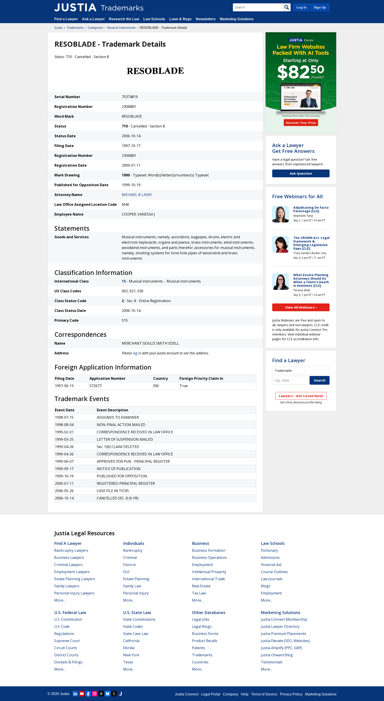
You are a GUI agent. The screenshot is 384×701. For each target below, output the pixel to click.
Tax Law (199, 593)
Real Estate (201, 586)
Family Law (132, 586)
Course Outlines (274, 571)
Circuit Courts (65, 647)
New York (131, 655)
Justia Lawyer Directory (280, 626)
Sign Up (320, 7)
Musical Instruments (121, 27)
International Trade (208, 578)
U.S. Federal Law (70, 612)
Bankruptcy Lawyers (71, 550)
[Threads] (101, 693)
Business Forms (205, 633)
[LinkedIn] (75, 693)
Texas (128, 662)
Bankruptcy (132, 550)
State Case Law (135, 633)
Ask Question (301, 173)
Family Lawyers (66, 586)
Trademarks (75, 27)
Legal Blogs (202, 626)
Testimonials (271, 662)
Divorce (129, 564)
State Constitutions (139, 619)
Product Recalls (204, 640)
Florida (128, 647)
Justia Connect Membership (284, 619)
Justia (58, 27)
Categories (95, 27)
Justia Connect (186, 694)
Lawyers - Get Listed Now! (301, 396)
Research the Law (124, 19)
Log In (301, 7)
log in (137, 353)
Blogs (265, 586)
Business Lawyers (69, 557)
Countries (200, 662)
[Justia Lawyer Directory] (120, 693)
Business (200, 543)
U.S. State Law (137, 612)
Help (244, 694)
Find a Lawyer (66, 19)
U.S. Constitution (68, 619)
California (131, 640)
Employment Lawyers (72, 571)
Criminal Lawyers (68, 564)
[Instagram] (94, 693)
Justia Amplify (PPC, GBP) (281, 647)
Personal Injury (136, 593)
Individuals (133, 543)
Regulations (64, 633)
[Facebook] (88, 693)
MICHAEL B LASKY (137, 194)
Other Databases (208, 612)
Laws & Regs (180, 19)
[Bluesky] (107, 693)
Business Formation (208, 550)
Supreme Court (67, 640)
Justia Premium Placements (283, 633)
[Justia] (75, 7)
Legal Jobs (200, 619)
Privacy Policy (291, 694)
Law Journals (271, 578)
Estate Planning (136, 578)
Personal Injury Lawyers (74, 593)
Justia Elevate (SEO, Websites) (285, 640)
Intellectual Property (209, 571)
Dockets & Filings (68, 662)
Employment (202, 564)
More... (59, 600)
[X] (114, 693)
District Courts (66, 655)
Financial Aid (271, 564)
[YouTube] (81, 693)
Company (230, 694)
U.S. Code (62, 626)
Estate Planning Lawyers (74, 578)
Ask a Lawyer (93, 19)
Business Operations (209, 557)
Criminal (130, 557)
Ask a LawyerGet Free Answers (293, 148)
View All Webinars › (301, 307)
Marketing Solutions (237, 19)
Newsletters (206, 19)
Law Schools (154, 19)
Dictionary (269, 550)
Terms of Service (264, 694)
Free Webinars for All (297, 196)
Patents (198, 647)
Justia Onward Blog (277, 655)
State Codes (133, 626)
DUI (126, 571)
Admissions (270, 557)
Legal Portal (210, 694)
